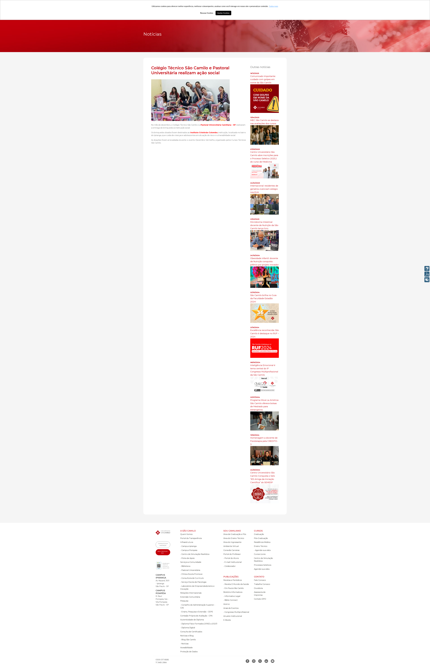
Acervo (226, 604)
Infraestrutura (186, 542)
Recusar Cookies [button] (206, 13)
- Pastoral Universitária (190, 570)
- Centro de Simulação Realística (194, 554)
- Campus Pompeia (188, 550)
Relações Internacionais (190, 593)
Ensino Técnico (260, 546)
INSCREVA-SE (163, 552)
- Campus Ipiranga (188, 546)
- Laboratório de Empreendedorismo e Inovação (197, 587)
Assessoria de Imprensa (260, 593)
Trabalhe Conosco (262, 584)
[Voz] (426, 274)
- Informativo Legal (231, 596)
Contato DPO (260, 599)
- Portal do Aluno (231, 558)
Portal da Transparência (191, 538)
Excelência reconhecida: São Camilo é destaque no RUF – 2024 (264, 333)
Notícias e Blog (187, 636)
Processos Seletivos (262, 565)
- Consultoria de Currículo (192, 578)
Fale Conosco (260, 580)
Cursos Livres (260, 554)
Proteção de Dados (189, 652)
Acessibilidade (186, 648)
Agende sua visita (261, 569)
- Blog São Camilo (188, 640)
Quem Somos (186, 534)
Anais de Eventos (231, 608)
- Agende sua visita (262, 550)
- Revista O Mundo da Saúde (236, 584)
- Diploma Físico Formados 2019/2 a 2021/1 (198, 624)
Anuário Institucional (232, 616)
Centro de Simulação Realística (263, 559)
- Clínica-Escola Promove (191, 574)
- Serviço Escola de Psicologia (193, 582)
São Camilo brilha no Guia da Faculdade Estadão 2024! (263, 298)
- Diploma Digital (187, 628)
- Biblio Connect (230, 600)
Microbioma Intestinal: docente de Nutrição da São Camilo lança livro (264, 225)
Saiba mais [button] (273, 6)
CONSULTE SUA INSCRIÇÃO (163, 544)
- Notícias (184, 644)
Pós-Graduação (261, 538)
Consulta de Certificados (191, 632)
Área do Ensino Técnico (233, 538)
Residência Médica (262, 542)
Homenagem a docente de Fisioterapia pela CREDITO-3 (264, 441)
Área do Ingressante (232, 542)
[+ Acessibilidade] (426, 279)
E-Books (227, 620)
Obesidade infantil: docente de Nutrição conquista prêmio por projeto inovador (264, 261)
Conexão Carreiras (231, 550)
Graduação (259, 534)
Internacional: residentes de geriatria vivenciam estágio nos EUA (264, 189)
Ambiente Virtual (231, 546)
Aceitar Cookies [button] (223, 13)
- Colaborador (229, 566)
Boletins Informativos (232, 592)
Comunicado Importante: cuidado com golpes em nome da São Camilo (263, 79)
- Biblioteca (185, 566)
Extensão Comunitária (190, 597)
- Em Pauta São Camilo (233, 588)
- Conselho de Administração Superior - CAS (197, 606)
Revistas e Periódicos (232, 580)
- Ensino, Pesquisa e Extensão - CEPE (196, 612)
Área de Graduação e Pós (234, 534)
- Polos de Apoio (187, 558)
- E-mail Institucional (232, 562)
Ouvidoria (258, 588)
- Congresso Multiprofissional (236, 612)
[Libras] (426, 268)
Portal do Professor (232, 554)
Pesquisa (184, 601)
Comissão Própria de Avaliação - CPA (196, 616)
